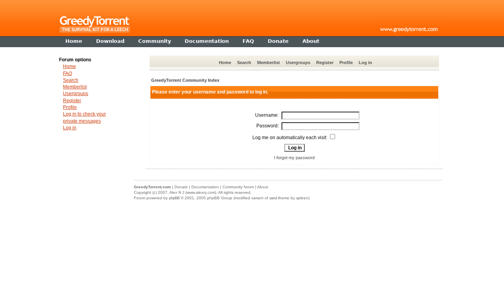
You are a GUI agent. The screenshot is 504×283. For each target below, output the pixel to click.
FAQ (67, 73)
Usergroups (298, 62)
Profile (346, 62)
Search (244, 62)
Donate (181, 187)
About (262, 187)
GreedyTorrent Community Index (185, 80)
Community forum (238, 187)
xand (273, 198)
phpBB (174, 198)
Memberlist (268, 62)
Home (225, 62)
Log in (365, 62)
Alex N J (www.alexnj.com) (192, 192)
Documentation (205, 187)
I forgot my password (294, 157)
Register (325, 62)
